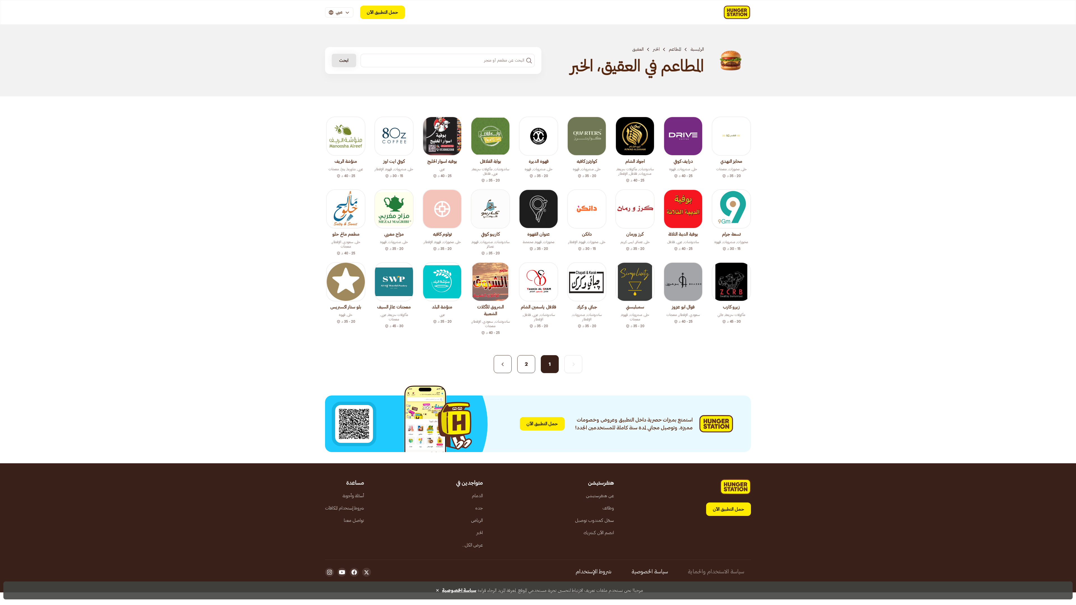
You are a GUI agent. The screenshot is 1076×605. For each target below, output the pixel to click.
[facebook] (354, 572)
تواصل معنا (354, 520)
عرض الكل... (472, 545)
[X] (366, 572)
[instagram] (329, 572)
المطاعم (675, 49)
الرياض (477, 520)
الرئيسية (697, 49)
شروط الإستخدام (593, 571)
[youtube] (341, 572)
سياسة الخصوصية (650, 571)
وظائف (608, 508)
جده (479, 508)
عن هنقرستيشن (600, 496)
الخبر (656, 49)
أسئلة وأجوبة (353, 496)
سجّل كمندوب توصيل (594, 520)
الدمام (477, 496)
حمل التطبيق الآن (382, 12)
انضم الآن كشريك (598, 532)
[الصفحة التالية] (503, 364)
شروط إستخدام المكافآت (344, 508)
